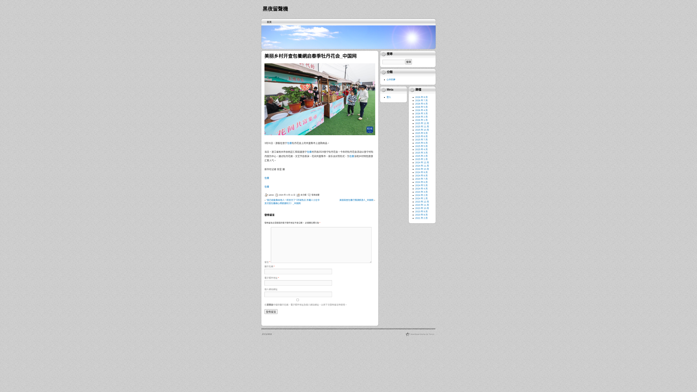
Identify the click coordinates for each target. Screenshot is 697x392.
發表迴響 (315, 195)
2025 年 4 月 (421, 149)
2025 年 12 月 (422, 123)
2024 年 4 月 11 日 (287, 195)
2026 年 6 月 (421, 104)
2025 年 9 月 (421, 133)
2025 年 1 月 (421, 159)
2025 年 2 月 (421, 156)
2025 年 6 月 (421, 143)
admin (271, 195)
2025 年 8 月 (421, 136)
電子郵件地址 (271, 278)
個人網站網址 (271, 289)
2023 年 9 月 (421, 211)
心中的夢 (391, 79)
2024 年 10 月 (422, 169)
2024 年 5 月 (421, 185)
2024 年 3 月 (421, 192)
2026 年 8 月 (421, 97)
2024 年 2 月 (421, 195)
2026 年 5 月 (421, 107)
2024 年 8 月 (421, 175)
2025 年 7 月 (421, 139)
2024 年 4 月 (421, 188)
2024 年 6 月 (421, 182)
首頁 (269, 22)
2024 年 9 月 (421, 172)
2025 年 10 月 (422, 130)
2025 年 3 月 (421, 153)
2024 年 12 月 (422, 162)
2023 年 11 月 (422, 205)
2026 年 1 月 (421, 120)
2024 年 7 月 (421, 179)
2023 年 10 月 (422, 208)
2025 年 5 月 (421, 146)
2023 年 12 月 (422, 202)
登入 (389, 97)
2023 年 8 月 (421, 215)
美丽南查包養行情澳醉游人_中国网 (356, 200)
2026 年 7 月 (421, 100)
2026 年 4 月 (421, 110)
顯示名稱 (269, 266)
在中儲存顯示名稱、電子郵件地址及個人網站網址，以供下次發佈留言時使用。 (305, 305)
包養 (289, 143)
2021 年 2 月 (421, 218)
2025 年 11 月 (422, 126)
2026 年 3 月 (421, 113)
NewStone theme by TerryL (423, 334)
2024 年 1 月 (421, 198)
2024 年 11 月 (422, 166)
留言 (267, 262)
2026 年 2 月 (421, 117)
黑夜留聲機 (275, 9)
